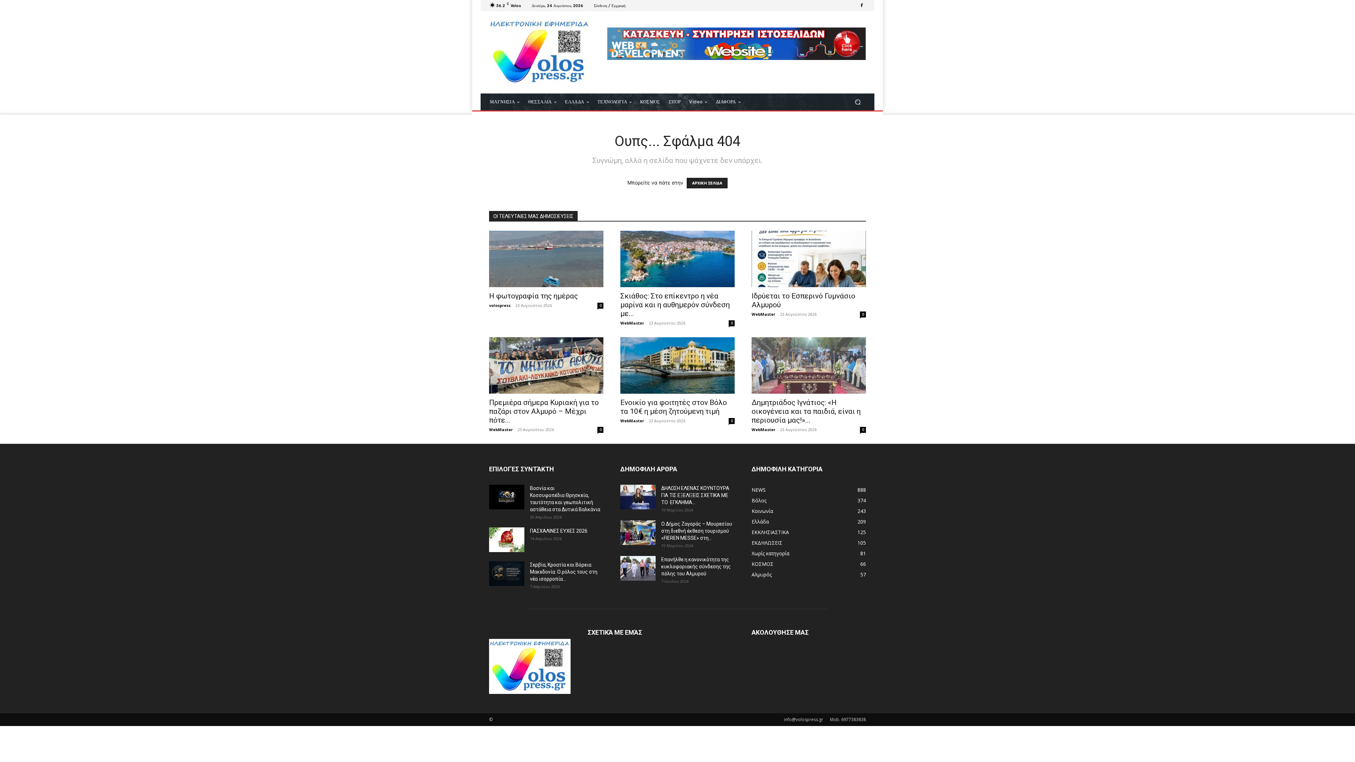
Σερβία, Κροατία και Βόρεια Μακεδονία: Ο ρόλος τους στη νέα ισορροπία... (563, 572)
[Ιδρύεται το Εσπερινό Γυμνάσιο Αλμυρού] (809, 259)
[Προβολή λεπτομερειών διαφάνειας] (736, 44)
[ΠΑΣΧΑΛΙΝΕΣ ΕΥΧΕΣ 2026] (506, 539)
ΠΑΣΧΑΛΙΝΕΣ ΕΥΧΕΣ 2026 (559, 531)
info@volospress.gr (803, 719)
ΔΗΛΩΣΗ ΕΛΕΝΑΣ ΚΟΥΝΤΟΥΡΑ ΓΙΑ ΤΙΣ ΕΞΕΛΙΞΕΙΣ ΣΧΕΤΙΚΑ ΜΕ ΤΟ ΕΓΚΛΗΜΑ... (695, 495)
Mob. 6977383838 (848, 719)
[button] (857, 102)
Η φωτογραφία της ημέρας (533, 296)
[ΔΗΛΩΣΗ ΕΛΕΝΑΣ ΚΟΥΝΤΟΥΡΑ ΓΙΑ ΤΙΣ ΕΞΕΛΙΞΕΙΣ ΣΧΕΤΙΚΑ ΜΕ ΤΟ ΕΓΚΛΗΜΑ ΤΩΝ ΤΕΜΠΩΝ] (638, 497)
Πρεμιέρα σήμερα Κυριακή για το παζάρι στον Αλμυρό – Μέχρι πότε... (544, 411)
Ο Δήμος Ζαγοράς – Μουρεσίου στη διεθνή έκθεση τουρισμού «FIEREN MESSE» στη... (696, 531)
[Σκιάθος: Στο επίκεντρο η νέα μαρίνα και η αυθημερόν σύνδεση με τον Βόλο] (677, 259)
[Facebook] (861, 5)
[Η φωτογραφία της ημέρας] (546, 259)
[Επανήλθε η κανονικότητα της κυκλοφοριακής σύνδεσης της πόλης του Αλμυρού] (638, 568)
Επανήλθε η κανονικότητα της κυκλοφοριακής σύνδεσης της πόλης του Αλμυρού (696, 566)
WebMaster (632, 323)
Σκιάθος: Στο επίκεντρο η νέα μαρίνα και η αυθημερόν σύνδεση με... (675, 305)
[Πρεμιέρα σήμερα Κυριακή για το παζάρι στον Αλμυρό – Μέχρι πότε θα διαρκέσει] (546, 365)
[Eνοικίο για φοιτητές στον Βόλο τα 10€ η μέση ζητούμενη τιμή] (677, 365)
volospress (500, 305)
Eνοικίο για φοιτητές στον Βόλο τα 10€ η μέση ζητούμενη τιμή (673, 407)
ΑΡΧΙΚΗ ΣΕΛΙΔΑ (707, 183)
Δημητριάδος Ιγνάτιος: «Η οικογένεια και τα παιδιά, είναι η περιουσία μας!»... (806, 411)
